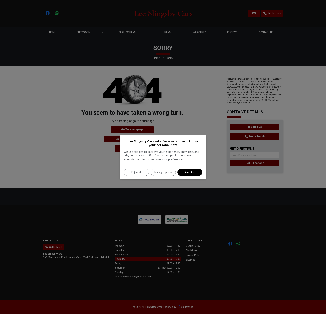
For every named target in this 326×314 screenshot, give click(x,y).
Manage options (163, 172)
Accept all (190, 172)
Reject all (136, 172)
